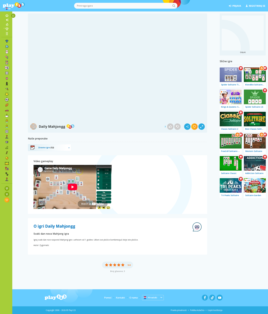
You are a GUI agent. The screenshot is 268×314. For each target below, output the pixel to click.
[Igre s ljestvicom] (7, 188)
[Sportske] (6, 105)
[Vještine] (6, 152)
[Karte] (6, 62)
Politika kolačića (197, 310)
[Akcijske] (6, 89)
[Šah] (6, 83)
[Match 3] (6, 41)
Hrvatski (152, 297)
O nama (133, 297)
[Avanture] (6, 158)
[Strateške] (6, 163)
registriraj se (257, 5)
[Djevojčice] (6, 121)
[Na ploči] (6, 142)
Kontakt (120, 297)
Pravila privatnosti (179, 310)
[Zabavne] (6, 94)
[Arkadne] (6, 136)
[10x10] (6, 73)
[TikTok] (212, 298)
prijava (236, 5)
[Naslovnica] (6, 15)
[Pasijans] (6, 67)
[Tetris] (6, 168)
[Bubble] (6, 57)
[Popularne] (6, 24)
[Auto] (6, 110)
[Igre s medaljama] (7, 194)
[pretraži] (174, 6)
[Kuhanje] (6, 115)
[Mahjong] (6, 51)
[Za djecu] (6, 126)
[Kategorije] (6, 33)
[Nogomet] (6, 99)
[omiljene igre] (7, 200)
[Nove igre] (6, 20)
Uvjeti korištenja (215, 310)
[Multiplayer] (6, 179)
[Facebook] (205, 298)
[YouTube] (220, 298)
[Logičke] (6, 78)
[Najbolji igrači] (6, 29)
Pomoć (108, 297)
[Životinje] (6, 174)
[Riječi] (6, 131)
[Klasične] (6, 147)
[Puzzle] (6, 46)
